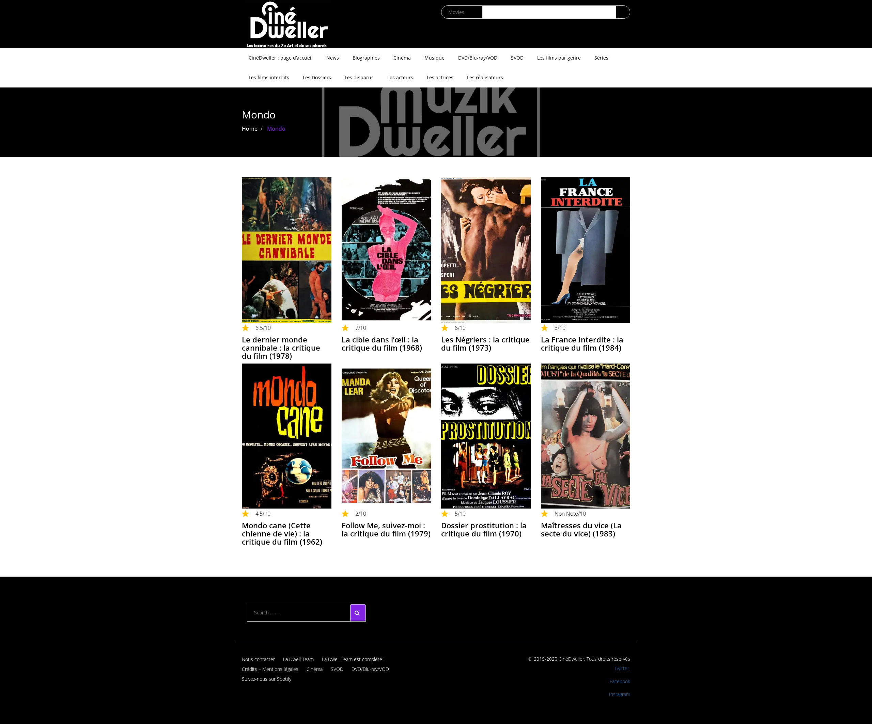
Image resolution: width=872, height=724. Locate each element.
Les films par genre (559, 57)
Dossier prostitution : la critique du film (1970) (484, 529)
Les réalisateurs (485, 77)
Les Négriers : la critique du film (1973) (485, 343)
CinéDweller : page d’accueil (281, 57)
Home (250, 128)
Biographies (366, 57)
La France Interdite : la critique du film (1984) (582, 343)
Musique (434, 57)
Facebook (620, 681)
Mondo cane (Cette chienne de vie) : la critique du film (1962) (282, 533)
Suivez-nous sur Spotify (266, 679)
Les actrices (440, 77)
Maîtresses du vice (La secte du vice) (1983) (581, 529)
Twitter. (622, 668)
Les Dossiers (317, 77)
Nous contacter (258, 659)
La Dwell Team (298, 659)
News (332, 57)
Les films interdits (269, 77)
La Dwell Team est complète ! (353, 659)
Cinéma (402, 57)
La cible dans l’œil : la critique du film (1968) (382, 343)
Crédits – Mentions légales (270, 669)
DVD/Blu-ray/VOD (477, 57)
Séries (601, 57)
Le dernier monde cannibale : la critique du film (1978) (281, 347)
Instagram (619, 694)
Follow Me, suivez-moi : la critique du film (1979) (386, 529)
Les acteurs (400, 77)
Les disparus (359, 77)
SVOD (517, 57)
